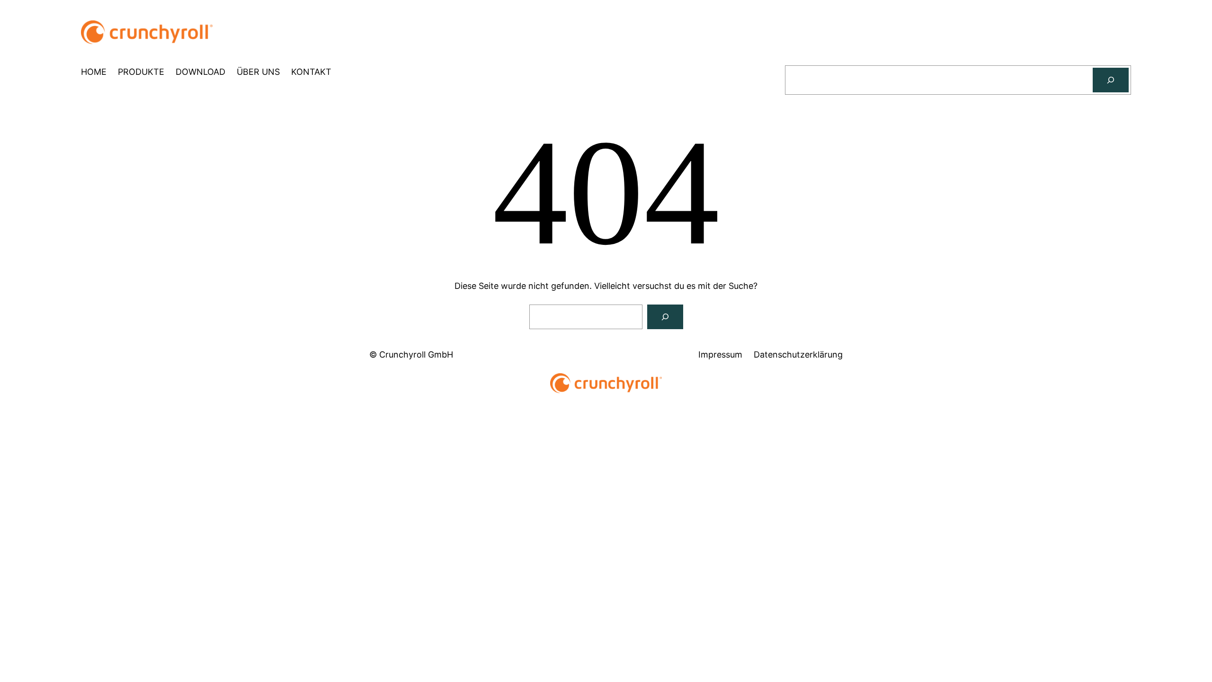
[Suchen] (1111, 80)
